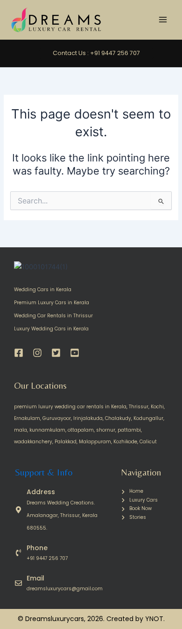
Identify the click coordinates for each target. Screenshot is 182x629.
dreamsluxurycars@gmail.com (65, 588)
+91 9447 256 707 (47, 558)
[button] (106, 53)
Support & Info (43, 472)
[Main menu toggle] (163, 20)
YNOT (154, 618)
